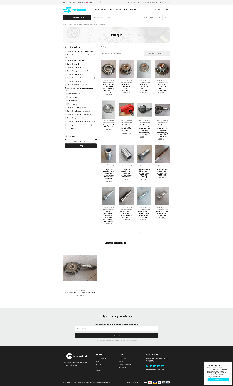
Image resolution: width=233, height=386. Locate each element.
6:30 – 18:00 (166, 2)
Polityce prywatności (214, 376)
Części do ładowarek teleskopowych (79, 78)
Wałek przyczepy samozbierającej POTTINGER (162, 213)
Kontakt (133, 10)
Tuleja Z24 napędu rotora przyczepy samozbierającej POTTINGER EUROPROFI (108, 174)
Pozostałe (70, 128)
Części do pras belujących (75, 85)
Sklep (110, 10)
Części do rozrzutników (75, 108)
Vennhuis (71, 104)
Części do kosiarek (73, 74)
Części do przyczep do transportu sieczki (81, 55)
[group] (108, 69)
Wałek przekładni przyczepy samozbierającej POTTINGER (126, 214)
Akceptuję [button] (218, 379)
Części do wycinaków (74, 118)
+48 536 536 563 (135, 2)
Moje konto (123, 358)
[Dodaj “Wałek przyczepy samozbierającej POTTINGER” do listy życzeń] (167, 191)
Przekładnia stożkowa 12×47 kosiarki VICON (80, 293)
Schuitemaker (73, 94)
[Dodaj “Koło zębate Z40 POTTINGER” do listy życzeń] (113, 104)
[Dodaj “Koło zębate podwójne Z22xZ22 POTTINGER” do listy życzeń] (167, 64)
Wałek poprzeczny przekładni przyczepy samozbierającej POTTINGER (108, 216)
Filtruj (81, 146)
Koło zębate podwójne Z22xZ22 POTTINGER (162, 87)
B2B (125, 10)
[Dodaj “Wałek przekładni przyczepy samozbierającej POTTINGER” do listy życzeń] (131, 191)
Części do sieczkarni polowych (77, 114)
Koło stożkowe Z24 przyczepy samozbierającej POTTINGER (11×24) (108, 88)
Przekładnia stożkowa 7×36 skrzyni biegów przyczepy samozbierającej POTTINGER (144, 130)
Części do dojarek (73, 64)
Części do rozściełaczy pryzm (77, 111)
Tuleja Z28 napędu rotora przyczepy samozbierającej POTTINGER (126, 173)
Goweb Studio (136, 383)
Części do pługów (73, 81)
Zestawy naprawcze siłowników (78, 125)
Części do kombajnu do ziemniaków (79, 51)
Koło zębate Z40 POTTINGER (108, 126)
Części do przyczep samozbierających (85, 24)
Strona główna (100, 10)
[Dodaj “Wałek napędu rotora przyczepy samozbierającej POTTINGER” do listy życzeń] (167, 148)
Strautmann (72, 101)
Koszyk (121, 361)
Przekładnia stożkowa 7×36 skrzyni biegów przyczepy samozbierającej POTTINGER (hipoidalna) (162, 131)
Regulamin (122, 367)
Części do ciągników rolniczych (77, 71)
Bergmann (72, 97)
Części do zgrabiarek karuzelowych (79, 121)
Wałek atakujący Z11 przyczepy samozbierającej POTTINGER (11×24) (144, 173)
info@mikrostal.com (151, 2)
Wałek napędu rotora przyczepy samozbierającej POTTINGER (162, 172)
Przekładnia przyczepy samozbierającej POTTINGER (126, 128)
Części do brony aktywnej (76, 61)
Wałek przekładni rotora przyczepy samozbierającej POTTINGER (144, 214)
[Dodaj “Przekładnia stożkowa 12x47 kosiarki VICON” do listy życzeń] (94, 251)
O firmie (118, 10)
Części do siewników (74, 67)
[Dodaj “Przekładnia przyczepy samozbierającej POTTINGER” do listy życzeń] (131, 104)
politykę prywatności (120, 340)
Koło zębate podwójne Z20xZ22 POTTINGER (144, 87)
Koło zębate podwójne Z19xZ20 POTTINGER (126, 87)
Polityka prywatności (126, 364)
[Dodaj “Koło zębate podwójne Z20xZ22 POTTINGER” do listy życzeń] (149, 64)
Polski (90, 2)
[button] (102, 69)
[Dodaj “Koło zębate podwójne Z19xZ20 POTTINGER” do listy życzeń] (131, 64)
